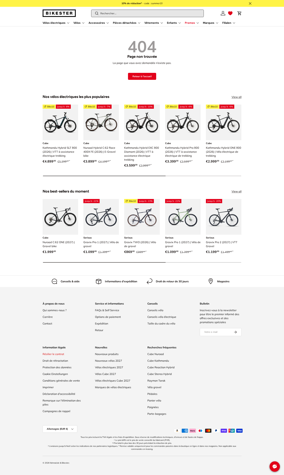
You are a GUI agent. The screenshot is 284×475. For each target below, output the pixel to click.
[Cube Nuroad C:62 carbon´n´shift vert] (60, 217)
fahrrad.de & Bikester (59, 463)
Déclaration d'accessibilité (59, 394)
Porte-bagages (156, 413)
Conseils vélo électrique (161, 316)
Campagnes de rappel (56, 411)
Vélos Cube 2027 (105, 374)
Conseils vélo (155, 310)
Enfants (172, 23)
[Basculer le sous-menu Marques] (217, 23)
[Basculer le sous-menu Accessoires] (108, 23)
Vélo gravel (154, 387)
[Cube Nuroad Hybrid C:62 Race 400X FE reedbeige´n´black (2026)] (101, 122)
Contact (47, 323)
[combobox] (147, 13)
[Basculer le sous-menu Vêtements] (162, 23)
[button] (230, 13)
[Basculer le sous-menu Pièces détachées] (139, 23)
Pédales (152, 394)
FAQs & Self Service (107, 310)
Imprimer (48, 387)
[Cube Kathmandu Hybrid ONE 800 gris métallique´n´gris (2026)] (223, 122)
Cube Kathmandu (158, 360)
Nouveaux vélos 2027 (108, 360)
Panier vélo (154, 400)
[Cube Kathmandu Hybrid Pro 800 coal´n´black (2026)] (183, 122)
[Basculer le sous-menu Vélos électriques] (68, 23)
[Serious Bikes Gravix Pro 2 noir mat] (223, 217)
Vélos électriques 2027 (109, 367)
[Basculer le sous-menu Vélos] (83, 23)
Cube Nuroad (155, 354)
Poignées (153, 407)
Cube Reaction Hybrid (161, 367)
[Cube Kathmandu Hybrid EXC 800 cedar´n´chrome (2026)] (142, 122)
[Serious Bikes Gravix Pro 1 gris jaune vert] (183, 217)
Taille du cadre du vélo (161, 323)
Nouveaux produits (107, 354)
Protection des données (57, 367)
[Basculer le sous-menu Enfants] (180, 23)
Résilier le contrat (53, 354)
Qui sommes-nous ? (54, 310)
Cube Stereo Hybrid (159, 374)
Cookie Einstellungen (55, 374)
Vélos (77, 23)
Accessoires (97, 23)
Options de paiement (108, 316)
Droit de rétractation (55, 360)
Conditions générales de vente (61, 380)
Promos (190, 23)
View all (237, 97)
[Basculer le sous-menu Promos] (198, 23)
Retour (99, 330)
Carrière (48, 316)
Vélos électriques (54, 23)
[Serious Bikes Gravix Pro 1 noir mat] (101, 217)
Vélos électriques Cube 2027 (112, 380)
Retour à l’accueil (142, 76)
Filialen (226, 23)
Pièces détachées (124, 23)
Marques (208, 23)
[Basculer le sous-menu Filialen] (234, 23)
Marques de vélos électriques (113, 387)
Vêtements (151, 23)
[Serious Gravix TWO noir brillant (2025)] (142, 217)
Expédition (101, 323)
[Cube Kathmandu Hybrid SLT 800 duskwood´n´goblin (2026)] (60, 122)
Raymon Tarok (156, 380)
